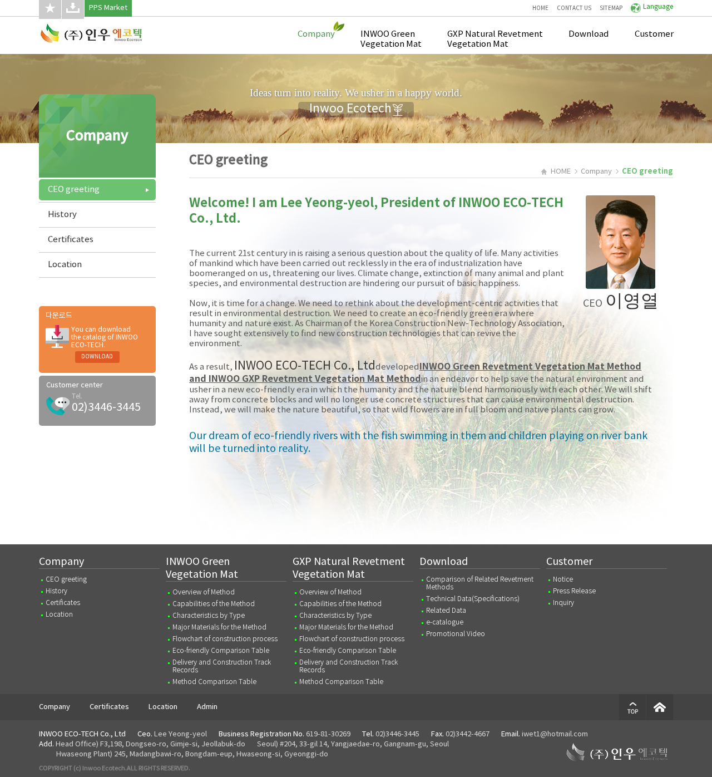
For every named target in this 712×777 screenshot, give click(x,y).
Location (65, 264)
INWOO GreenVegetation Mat (391, 39)
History (62, 214)
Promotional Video (455, 634)
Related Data (446, 610)
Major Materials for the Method (219, 627)
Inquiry (563, 603)
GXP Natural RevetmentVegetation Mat (495, 39)
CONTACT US (574, 8)
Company (316, 34)
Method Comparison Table (214, 682)
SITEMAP (611, 8)
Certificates (70, 239)
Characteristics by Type (208, 615)
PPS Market (108, 8)
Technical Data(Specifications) (473, 599)
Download (588, 34)
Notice (563, 579)
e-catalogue (444, 622)
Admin (207, 707)
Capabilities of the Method (213, 604)
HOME (540, 8)
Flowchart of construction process (225, 639)
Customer (654, 34)
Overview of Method (203, 592)
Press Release (574, 591)
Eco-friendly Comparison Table (220, 651)
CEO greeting (74, 189)
